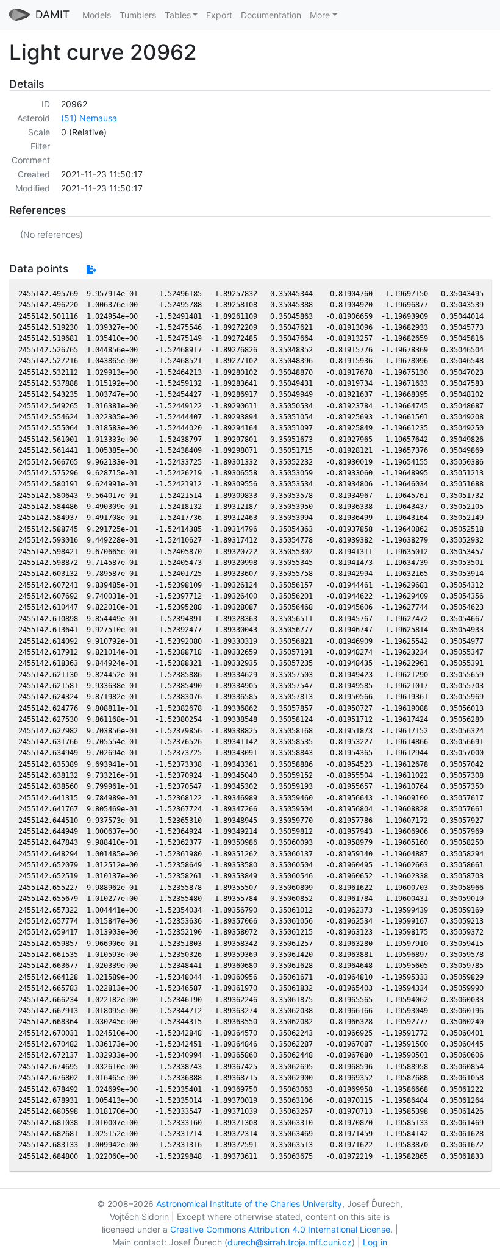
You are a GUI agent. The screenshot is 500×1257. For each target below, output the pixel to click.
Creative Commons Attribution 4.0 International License (280, 1229)
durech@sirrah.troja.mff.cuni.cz (289, 1242)
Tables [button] (178, 15)
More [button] (320, 15)
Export (219, 15)
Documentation (271, 15)
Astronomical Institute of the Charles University (249, 1203)
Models (96, 15)
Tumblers (138, 15)
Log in (375, 1242)
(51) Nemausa (89, 118)
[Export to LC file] (91, 269)
